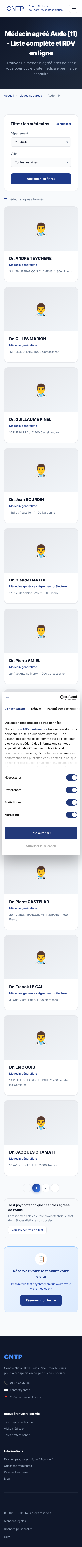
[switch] (71, 790)
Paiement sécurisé (16, 1472)
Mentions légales (15, 1521)
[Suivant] (55, 1188)
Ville (14, 153)
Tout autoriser (41, 833)
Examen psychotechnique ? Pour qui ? (29, 1459)
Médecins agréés (30, 95)
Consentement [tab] (15, 708)
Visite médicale (14, 1428)
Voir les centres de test (27, 1230)
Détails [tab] (36, 708)
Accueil (9, 95)
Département (19, 133)
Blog (7, 1478)
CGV (7, 1537)
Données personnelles (18, 1529)
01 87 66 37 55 (20, 1382)
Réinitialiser (63, 123)
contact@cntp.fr (20, 1390)
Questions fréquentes (18, 1465)
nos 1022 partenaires (31, 729)
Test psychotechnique (18, 1422)
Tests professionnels (17, 1435)
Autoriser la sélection (41, 846)
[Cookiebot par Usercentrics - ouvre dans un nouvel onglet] (60, 697)
